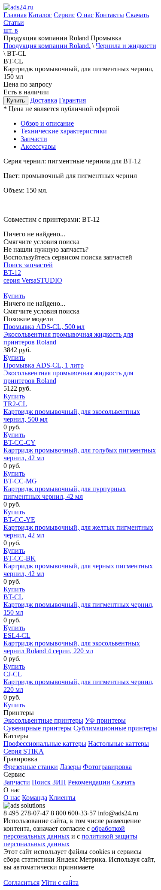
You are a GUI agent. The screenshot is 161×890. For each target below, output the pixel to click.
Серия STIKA (23, 751)
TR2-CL (71, 411)
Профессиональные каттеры (44, 743)
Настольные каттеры (118, 743)
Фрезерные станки (30, 766)
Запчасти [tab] (34, 138)
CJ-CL (78, 681)
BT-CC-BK (78, 566)
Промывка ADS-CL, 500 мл (68, 334)
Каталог (40, 14)
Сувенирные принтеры (37, 728)
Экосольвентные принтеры (43, 720)
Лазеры (70, 766)
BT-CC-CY (79, 450)
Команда (34, 797)
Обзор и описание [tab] (47, 123)
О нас (85, 14)
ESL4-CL (71, 643)
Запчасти (16, 782)
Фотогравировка (107, 766)
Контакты (109, 14)
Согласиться (21, 882)
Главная (15, 14)
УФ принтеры (105, 720)
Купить (16, 100)
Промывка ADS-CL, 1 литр (68, 373)
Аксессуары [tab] (38, 146)
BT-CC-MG (64, 488)
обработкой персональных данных (64, 832)
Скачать (137, 14)
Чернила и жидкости (126, 45)
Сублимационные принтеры (115, 728)
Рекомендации (89, 782)
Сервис (64, 14)
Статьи (13, 22)
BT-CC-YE (78, 527)
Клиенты (62, 797)
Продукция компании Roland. (47, 45)
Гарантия (72, 100)
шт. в (10, 30)
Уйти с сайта (60, 882)
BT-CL (78, 604)
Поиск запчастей (28, 265)
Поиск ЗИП (49, 782)
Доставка (43, 100)
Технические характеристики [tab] (64, 131)
